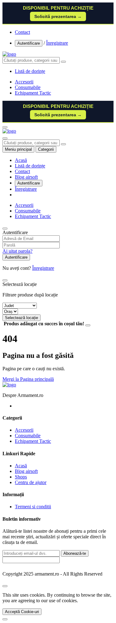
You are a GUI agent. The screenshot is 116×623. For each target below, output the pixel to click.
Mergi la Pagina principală (28, 379)
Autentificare (28, 43)
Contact (22, 32)
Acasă (21, 160)
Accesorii (24, 81)
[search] (63, 62)
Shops (21, 476)
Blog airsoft (26, 177)
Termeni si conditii (33, 506)
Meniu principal (18, 149)
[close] (4, 586)
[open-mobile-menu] (4, 127)
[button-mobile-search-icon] (4, 138)
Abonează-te (74, 553)
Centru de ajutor (30, 482)
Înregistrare (57, 43)
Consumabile (28, 87)
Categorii (46, 149)
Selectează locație (21, 317)
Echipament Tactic (33, 93)
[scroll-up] (4, 619)
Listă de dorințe (30, 165)
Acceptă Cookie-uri (22, 611)
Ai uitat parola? (17, 251)
